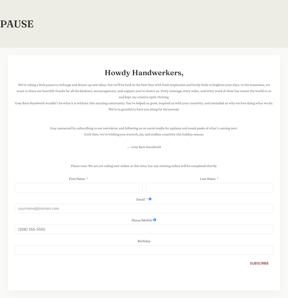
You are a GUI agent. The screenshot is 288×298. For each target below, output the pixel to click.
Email (140, 199)
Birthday (144, 241)
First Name (77, 179)
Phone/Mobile (142, 220)
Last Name (208, 179)
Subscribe (259, 263)
